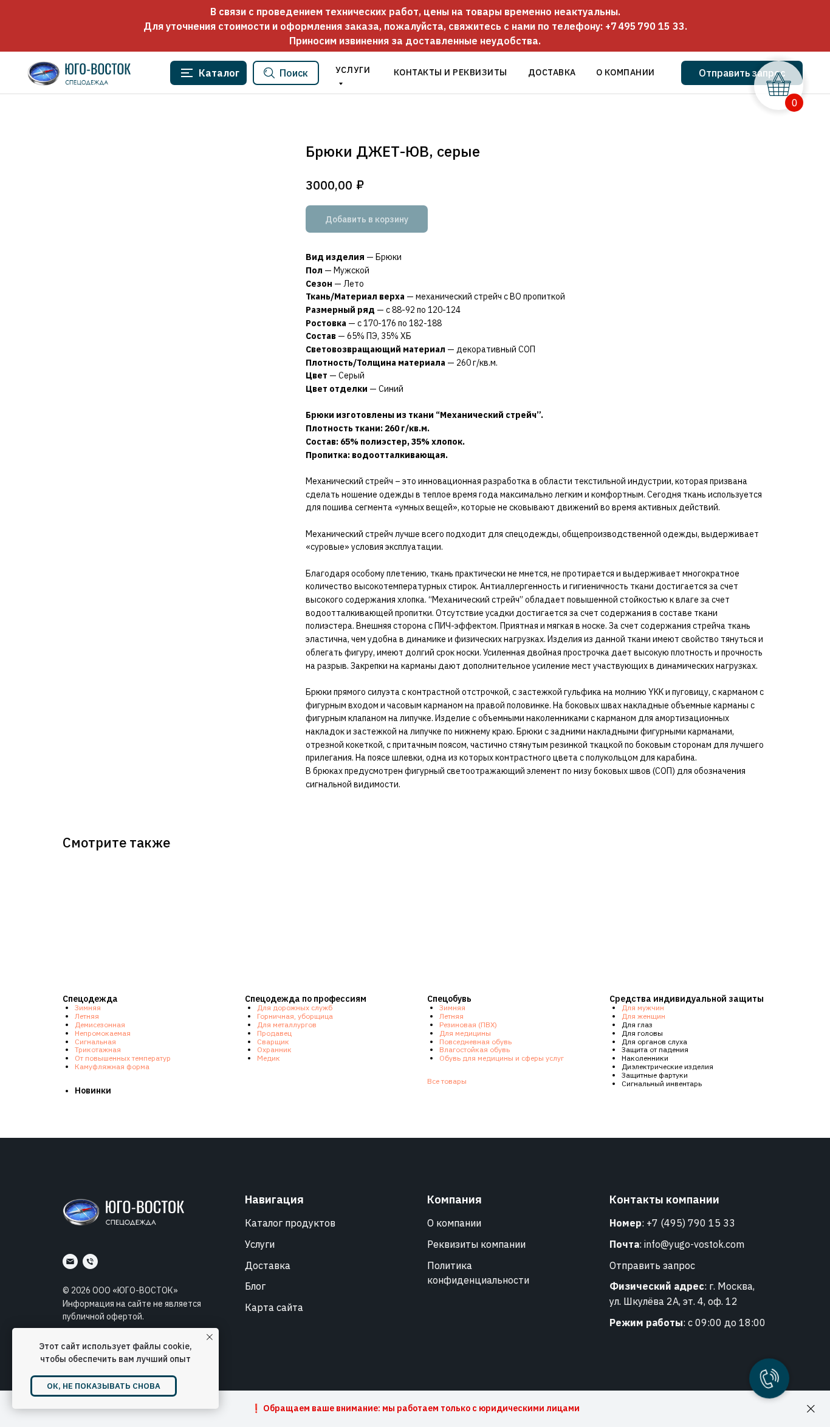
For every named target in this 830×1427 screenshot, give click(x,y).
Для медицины (465, 1033)
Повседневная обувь (475, 1041)
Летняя (87, 1016)
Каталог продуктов (290, 1223)
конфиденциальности (478, 1280)
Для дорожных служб (294, 1007)
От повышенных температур (123, 1058)
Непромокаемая (103, 1033)
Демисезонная (100, 1024)
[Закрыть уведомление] (210, 1337)
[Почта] (70, 1261)
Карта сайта (274, 1307)
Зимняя (88, 1007)
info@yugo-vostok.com (694, 1244)
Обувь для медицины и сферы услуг (501, 1058)
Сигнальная (95, 1041)
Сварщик (273, 1041)
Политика (449, 1265)
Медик (268, 1058)
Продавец (274, 1033)
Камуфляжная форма (112, 1066)
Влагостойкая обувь (474, 1049)
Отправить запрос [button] (652, 1265)
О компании (454, 1223)
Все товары (447, 1081)
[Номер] (90, 1261)
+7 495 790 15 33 (645, 26)
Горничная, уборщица (295, 1016)
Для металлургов (287, 1024)
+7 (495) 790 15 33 (691, 1223)
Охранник (274, 1049)
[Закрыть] (811, 1409)
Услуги (260, 1244)
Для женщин (643, 1016)
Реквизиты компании (476, 1244)
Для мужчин (643, 1007)
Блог (255, 1286)
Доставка (267, 1265)
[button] (742, 73)
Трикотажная (98, 1049)
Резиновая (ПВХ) (468, 1024)
